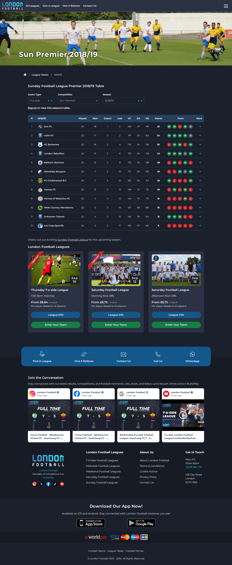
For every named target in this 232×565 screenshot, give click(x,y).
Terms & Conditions (152, 465)
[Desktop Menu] (226, 6)
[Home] (25, 75)
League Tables (40, 74)
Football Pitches (135, 551)
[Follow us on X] (41, 484)
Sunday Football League (72, 239)
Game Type (34, 94)
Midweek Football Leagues (103, 465)
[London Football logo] (12, 5)
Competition (65, 94)
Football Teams (96, 551)
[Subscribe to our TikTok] (55, 484)
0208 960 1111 (193, 467)
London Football (48, 470)
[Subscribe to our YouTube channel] (62, 484)
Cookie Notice (149, 471)
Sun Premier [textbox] (67, 100)
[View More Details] (200, 126)
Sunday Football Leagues (102, 482)
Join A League (51, 5)
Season (107, 94)
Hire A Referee (71, 5)
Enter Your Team (56, 324)
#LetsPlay (48, 477)
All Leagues (32, 5)
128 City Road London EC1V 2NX (193, 478)
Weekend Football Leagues (103, 471)
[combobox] (41, 101)
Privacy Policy (148, 477)
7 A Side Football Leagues (102, 460)
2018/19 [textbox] (109, 100)
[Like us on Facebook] (48, 484)
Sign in (32, 107)
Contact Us (89, 5)
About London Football (154, 460)
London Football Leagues (48, 247)
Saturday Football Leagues (103, 477)
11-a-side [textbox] (35, 100)
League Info (55, 314)
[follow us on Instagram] (35, 484)
